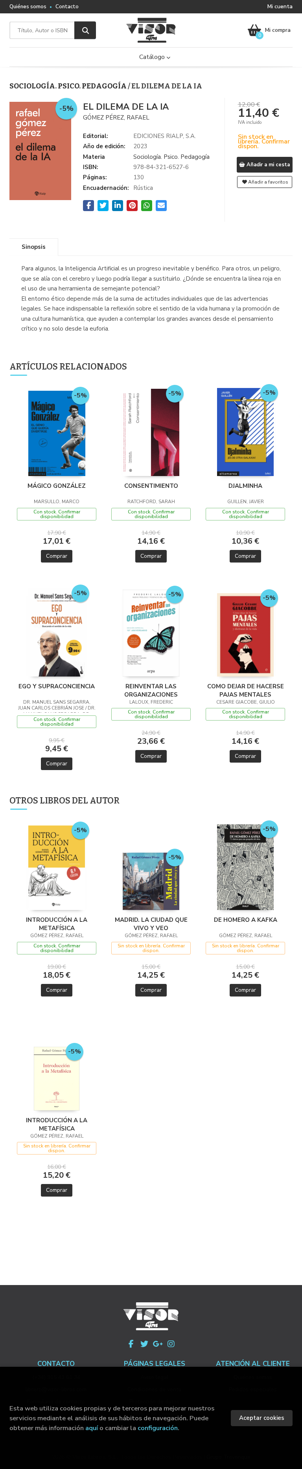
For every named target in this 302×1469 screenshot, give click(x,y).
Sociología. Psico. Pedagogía (68, 86)
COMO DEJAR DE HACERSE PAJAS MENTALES (245, 690)
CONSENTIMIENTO (151, 486)
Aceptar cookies (261, 1418)
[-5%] (56, 433)
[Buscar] (85, 30)
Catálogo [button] (152, 57)
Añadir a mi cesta (267, 164)
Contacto (67, 6)
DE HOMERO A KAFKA (245, 920)
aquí (91, 1427)
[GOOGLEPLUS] (158, 1344)
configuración (158, 1427)
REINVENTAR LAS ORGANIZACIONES (151, 690)
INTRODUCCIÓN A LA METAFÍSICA (56, 924)
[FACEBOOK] (131, 1344)
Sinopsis (34, 247)
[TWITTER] (144, 1344)
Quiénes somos (27, 6)
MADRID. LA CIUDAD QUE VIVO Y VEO (151, 924)
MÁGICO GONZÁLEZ (57, 486)
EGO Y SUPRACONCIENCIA (56, 686)
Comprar (56, 556)
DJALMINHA (245, 486)
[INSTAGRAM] (171, 1344)
